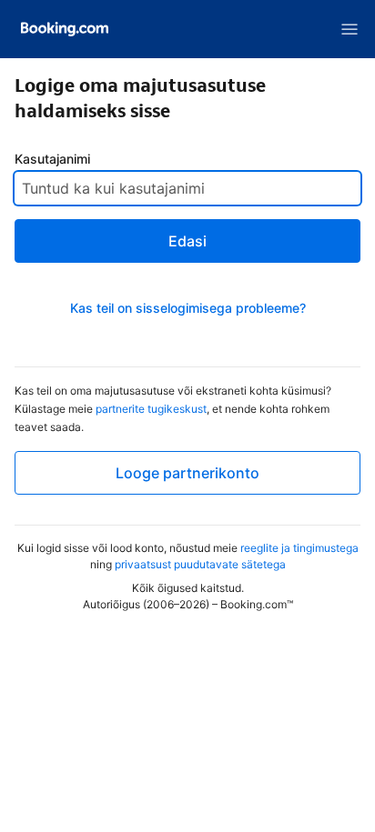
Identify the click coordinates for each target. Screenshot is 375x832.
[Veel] (349, 29)
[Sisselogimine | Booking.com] (65, 29)
